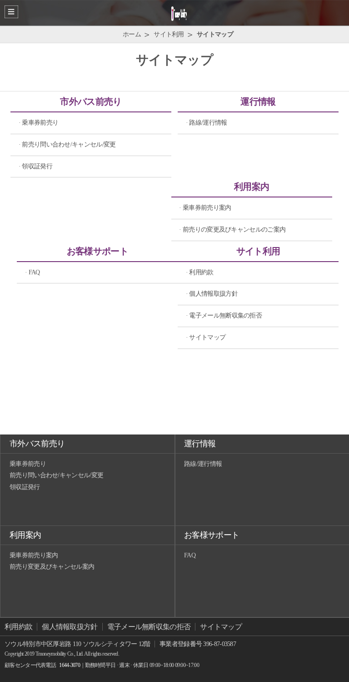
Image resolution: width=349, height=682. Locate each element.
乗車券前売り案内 (34, 555)
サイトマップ (221, 627)
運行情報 (257, 101)
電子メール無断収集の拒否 (149, 627)
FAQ (189, 555)
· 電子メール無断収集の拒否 (224, 315)
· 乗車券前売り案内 (205, 207)
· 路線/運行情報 (206, 122)
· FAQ (32, 272)
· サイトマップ (205, 337)
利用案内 (251, 187)
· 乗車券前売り (38, 122)
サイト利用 (258, 251)
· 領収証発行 (35, 166)
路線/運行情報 (203, 463)
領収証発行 (25, 487)
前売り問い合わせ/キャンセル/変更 (56, 475)
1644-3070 (69, 665)
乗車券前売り (28, 463)
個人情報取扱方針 (69, 627)
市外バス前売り (90, 101)
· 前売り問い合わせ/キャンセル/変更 (67, 144)
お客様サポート (97, 251)
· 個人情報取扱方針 (212, 293)
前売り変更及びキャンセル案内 (52, 566)
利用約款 (18, 627)
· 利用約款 (200, 272)
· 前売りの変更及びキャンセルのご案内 (232, 229)
